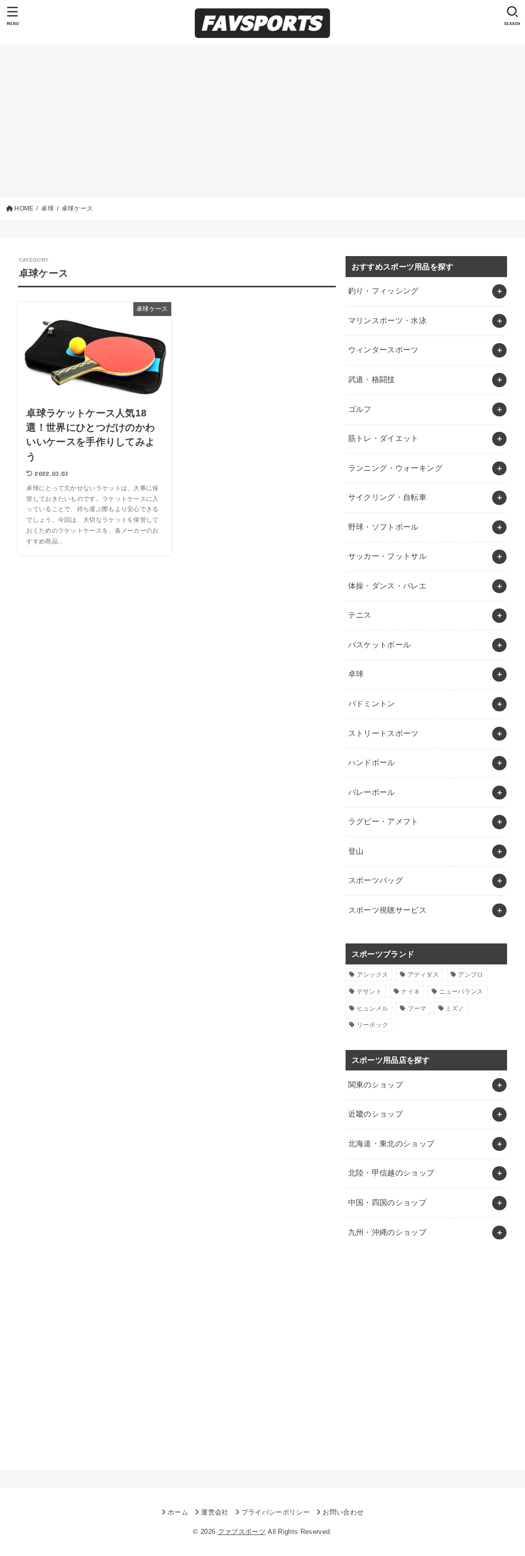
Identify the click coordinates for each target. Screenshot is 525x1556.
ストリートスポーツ (383, 733)
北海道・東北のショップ (391, 1144)
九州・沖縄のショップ (387, 1232)
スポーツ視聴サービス (387, 910)
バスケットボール (379, 645)
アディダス (423, 974)
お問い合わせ (343, 1512)
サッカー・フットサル (387, 556)
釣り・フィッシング (383, 291)
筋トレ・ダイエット (383, 438)
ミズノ (455, 1008)
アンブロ (470, 974)
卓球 (356, 674)
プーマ (417, 1008)
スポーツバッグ (375, 880)
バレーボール (371, 792)
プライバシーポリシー (275, 1512)
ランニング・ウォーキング (395, 468)
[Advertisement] (262, 120)
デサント (369, 991)
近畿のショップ (375, 1114)
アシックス (373, 974)
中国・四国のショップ (387, 1202)
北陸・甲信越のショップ (391, 1173)
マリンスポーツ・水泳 (387, 321)
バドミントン (371, 704)
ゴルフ (360, 409)
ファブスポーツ (242, 1532)
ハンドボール (371, 763)
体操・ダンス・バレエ (387, 586)
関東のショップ (375, 1085)
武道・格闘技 (371, 379)
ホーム (178, 1512)
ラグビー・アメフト (383, 821)
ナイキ (410, 991)
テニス (360, 615)
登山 (356, 851)
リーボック (373, 1024)
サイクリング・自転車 (387, 497)
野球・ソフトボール (383, 527)
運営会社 (214, 1512)
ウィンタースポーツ (383, 350)
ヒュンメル (373, 1008)
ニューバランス (461, 991)
